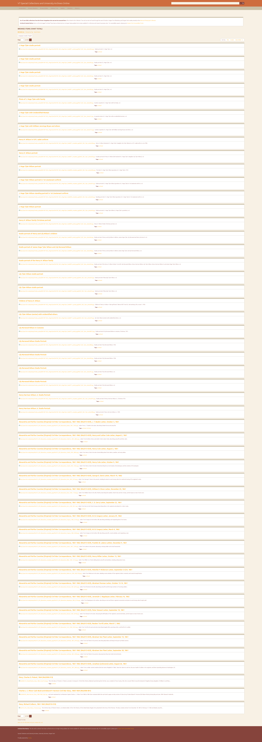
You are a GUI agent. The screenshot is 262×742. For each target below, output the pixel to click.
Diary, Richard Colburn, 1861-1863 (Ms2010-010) (37, 704)
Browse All (21, 32)
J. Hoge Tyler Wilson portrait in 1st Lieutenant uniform (40, 180)
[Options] (240, 3)
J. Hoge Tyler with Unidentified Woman (34, 113)
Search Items (37, 32)
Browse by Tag (29, 32)
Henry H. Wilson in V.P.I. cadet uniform (33, 139)
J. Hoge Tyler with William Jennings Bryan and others (39, 126)
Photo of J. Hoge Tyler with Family (32, 99)
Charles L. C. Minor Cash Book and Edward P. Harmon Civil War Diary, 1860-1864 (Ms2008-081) (55, 691)
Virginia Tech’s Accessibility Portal (126, 728)
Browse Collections (33, 8)
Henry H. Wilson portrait (28, 153)
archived (100, 51)
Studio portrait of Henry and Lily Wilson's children (38, 234)
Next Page (30, 40)
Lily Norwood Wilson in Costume (31, 328)
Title (228, 39)
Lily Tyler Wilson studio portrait (31, 274)
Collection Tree (54, 8)
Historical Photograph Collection (148, 20)
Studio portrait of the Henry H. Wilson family (36, 260)
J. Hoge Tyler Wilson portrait (30, 166)
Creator (232, 39)
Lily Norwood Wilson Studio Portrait (32, 341)
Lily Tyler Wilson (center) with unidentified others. (38, 314)
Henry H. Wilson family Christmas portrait (35, 220)
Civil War (89, 428)
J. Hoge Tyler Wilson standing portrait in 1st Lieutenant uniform (43, 193)
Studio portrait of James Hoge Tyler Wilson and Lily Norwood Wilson (45, 247)
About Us (77, 8)
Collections (69, 8)
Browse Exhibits (44, 8)
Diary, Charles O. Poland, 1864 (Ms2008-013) (36, 677)
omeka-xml (37, 722)
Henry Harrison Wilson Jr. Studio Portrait (34, 395)
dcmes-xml (29, 722)
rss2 (42, 722)
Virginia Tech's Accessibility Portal (135, 23)
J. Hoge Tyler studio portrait (29, 45)
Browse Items (22, 8)
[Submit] (243, 3)
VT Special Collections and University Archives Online (44, 3)
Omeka (29, 738)
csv (21, 722)
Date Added (238, 39)
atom (19, 722)
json (33, 722)
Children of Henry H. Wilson (29, 301)
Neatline (63, 8)
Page (19, 39)
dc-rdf (24, 722)
